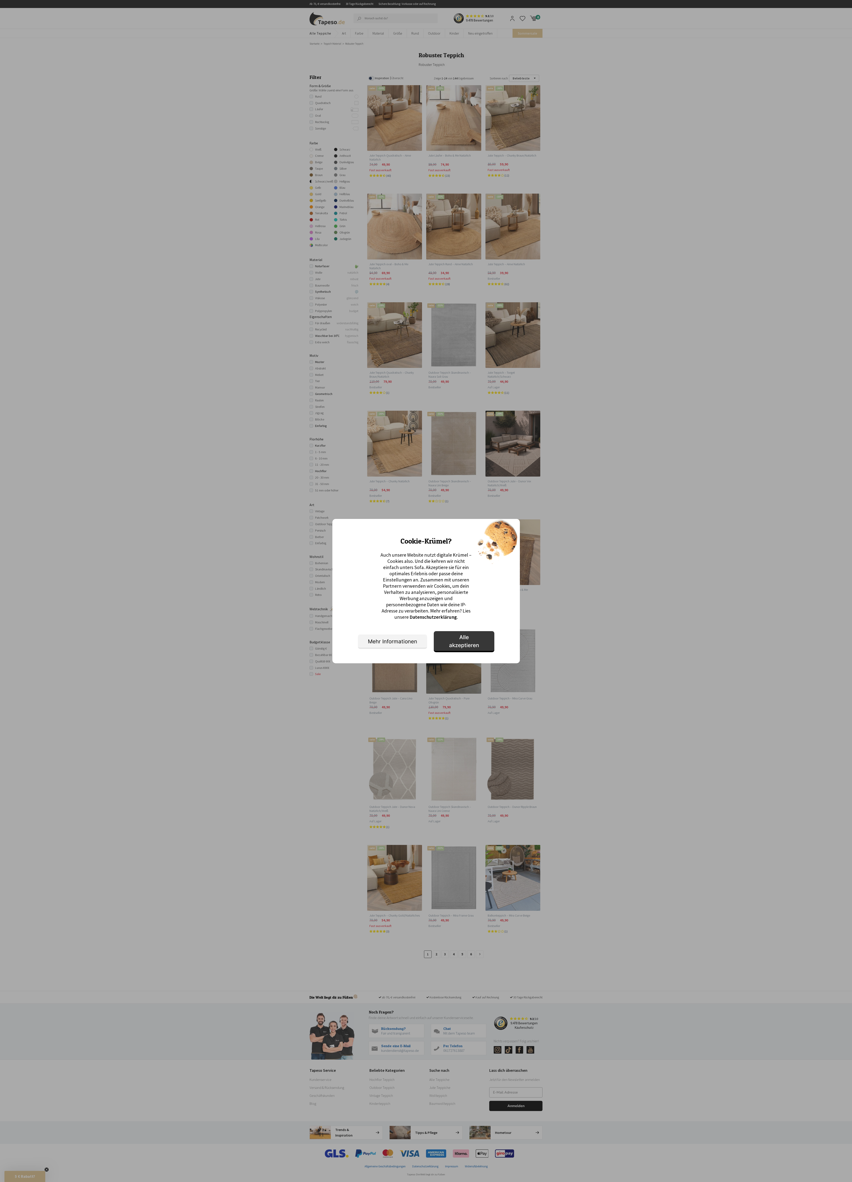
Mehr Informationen (392, 641)
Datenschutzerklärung (433, 617)
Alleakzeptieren (464, 641)
